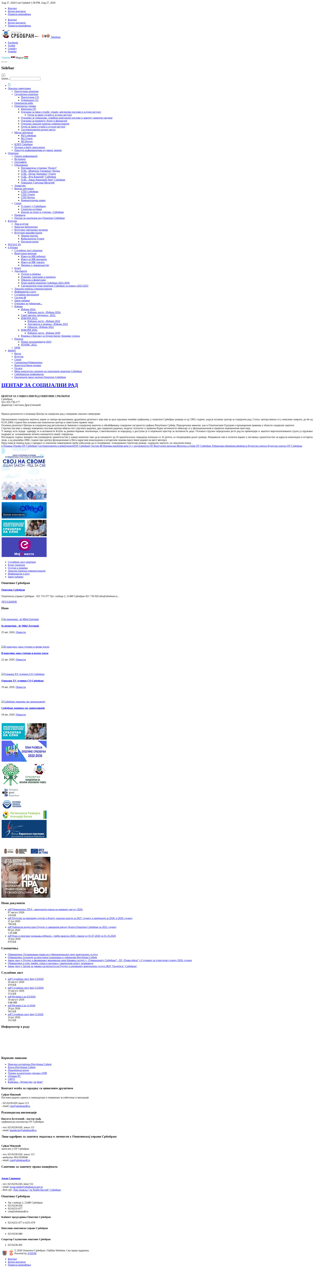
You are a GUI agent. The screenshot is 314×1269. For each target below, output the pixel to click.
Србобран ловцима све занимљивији (23, 708)
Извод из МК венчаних (34, 259)
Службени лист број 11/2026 (27, 1014)
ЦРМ (17, 347)
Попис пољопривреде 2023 (36, 341)
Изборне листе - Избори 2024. (44, 312)
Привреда (19, 215)
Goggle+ (12, 48)
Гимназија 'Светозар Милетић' (38, 182)
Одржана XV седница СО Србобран (22, 680)
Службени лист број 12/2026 (28, 987)
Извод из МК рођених (33, 256)
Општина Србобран (13, 589)
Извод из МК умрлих (33, 262)
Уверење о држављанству (35, 265)
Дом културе (21, 223)
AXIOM (31, 1253)
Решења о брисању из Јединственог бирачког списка (50, 335)
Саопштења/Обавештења (28, 362)
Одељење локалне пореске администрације (45, 123)
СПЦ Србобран (29, 191)
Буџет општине (16, 565)
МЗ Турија (27, 138)
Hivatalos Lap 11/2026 (23, 1005)
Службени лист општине (28, 250)
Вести (17, 353)
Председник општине (26, 91)
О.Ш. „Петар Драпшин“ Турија (38, 173)
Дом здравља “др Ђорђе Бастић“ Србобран (37, 1189)
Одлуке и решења (31, 274)
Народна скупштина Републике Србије (30, 1064)
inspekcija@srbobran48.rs (23, 1130)
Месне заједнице (23, 132)
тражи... (5, 78)
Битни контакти (17, 11)
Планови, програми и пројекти (38, 277)
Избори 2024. (28, 309)
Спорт (17, 203)
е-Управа (13, 247)
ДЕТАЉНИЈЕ (9, 601)
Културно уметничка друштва (31, 229)
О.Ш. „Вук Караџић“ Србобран (38, 176)
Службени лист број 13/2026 (28, 979)
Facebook (13, 42)
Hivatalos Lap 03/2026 (23, 996)
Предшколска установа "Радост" (39, 168)
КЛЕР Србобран (23, 144)
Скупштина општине (26, 94)
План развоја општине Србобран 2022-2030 (45, 282)
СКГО (11, 1079)
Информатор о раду (25, 291)
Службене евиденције (26, 294)
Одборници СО (29, 100)
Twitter (11, 45)
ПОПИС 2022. (29, 344)
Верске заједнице (24, 188)
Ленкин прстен (29, 235)
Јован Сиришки (10, 1178)
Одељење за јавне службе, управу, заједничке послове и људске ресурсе (61, 112)
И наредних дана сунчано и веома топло (24, 653)
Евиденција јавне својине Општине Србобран (40, 377)
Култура (12, 221)
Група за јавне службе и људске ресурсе (49, 114)
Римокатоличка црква (33, 200)
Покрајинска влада (18, 1070)
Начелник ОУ (28, 109)
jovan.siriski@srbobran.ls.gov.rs (26, 1187)
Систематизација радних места (38, 129)
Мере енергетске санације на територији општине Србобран (48, 371)
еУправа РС (14, 1076)
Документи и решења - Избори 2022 (47, 324)
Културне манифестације (28, 232)
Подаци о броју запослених (29, 147)
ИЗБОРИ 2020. (29, 330)
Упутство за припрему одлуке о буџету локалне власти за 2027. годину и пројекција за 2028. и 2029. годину (72, 918)
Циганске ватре (29, 241)
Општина (13, 153)
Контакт (12, 8)
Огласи (18, 368)
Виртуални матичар (25, 253)
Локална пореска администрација (33, 288)
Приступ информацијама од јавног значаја (38, 150)
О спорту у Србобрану (33, 206)
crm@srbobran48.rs (20, 1106)
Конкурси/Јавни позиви (27, 365)
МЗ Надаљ (27, 141)
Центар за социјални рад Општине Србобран (39, 218)
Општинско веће (23, 103)
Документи (20, 271)
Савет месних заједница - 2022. (38, 315)
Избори (18, 306)
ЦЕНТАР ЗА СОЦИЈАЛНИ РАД (39, 385)
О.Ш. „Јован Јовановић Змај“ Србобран (43, 179)
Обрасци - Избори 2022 (40, 327)
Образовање (21, 165)
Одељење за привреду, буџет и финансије (44, 120)
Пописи (18, 338)
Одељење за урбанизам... (28, 303)
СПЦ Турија (28, 194)
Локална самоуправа (19, 88)
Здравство (20, 185)
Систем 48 (20, 297)
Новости (21, 632)
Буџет (17, 268)
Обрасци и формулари (33, 279)
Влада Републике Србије (21, 1067)
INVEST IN (14, 244)
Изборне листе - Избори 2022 (43, 321)
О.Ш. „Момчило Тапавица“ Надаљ (40, 170)
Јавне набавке (22, 300)
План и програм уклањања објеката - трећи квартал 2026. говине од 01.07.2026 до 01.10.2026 (64, 936)
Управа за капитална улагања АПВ (27, 1073)
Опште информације (25, 156)
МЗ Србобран (28, 135)
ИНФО (12, 350)
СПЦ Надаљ (28, 197)
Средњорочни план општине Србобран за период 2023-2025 (54, 285)
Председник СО (30, 97)
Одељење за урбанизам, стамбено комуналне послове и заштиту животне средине (67, 117)
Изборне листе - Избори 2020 (43, 333)
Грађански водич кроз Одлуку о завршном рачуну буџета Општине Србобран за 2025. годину (64, 927)
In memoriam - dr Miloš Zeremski (20, 625)
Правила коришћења (19, 14)
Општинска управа (25, 106)
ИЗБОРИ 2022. (29, 318)
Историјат (20, 159)
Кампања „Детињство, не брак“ (25, 1082)
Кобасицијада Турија (32, 238)
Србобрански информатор (29, 374)
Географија (20, 162)
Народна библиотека (26, 226)
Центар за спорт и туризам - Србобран (42, 212)
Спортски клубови (31, 209)
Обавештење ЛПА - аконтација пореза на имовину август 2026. (47, 909)
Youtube (12, 51)
